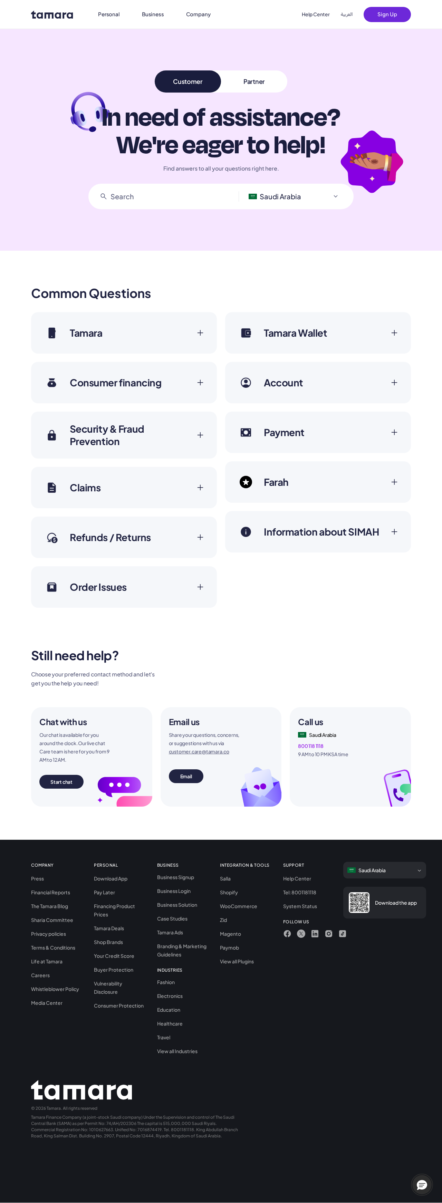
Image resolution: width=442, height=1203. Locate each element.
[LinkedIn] (315, 934)
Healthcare (170, 1023)
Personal (109, 14)
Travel (163, 1037)
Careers (40, 975)
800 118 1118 (310, 746)
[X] (301, 934)
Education (168, 1010)
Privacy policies (48, 934)
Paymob (229, 947)
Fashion (166, 982)
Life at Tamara (47, 961)
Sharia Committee (52, 920)
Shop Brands (108, 942)
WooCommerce (238, 906)
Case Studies (172, 918)
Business (153, 14)
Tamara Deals (109, 928)
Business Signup (175, 877)
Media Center (47, 1003)
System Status (300, 906)
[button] (422, 1184)
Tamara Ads (170, 932)
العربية (347, 14)
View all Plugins (237, 961)
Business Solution (177, 905)
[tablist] (221, 81)
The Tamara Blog (49, 906)
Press (37, 878)
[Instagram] (329, 934)
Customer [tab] (188, 81)
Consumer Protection (119, 1005)
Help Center (316, 14)
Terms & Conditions (53, 947)
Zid (223, 920)
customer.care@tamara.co (199, 751)
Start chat (61, 782)
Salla (225, 878)
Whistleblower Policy (55, 989)
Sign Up (387, 14)
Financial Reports (50, 892)
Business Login (174, 891)
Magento (230, 934)
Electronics (170, 996)
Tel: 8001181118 (299, 892)
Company (198, 14)
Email (186, 776)
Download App (110, 878)
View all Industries (177, 1051)
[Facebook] (287, 934)
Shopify (229, 892)
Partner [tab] (254, 81)
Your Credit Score (114, 956)
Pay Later (104, 892)
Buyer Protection (113, 969)
